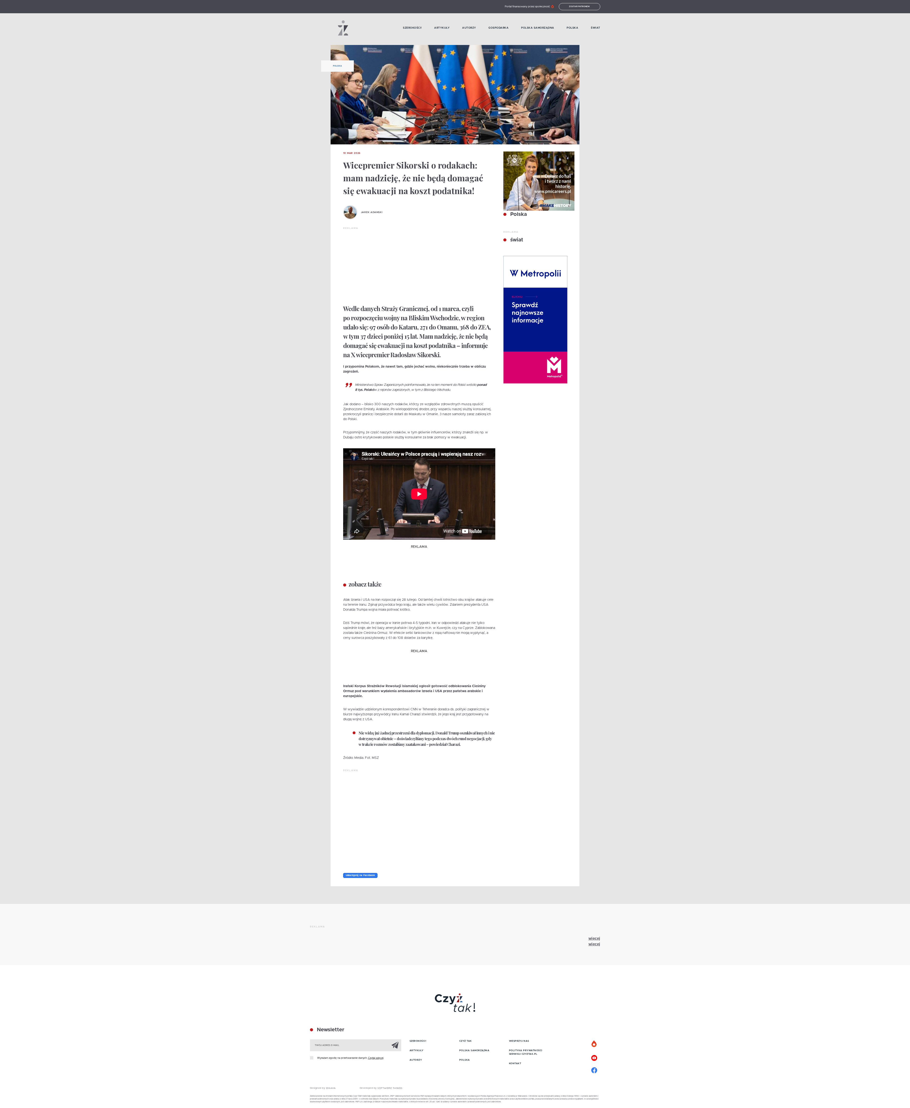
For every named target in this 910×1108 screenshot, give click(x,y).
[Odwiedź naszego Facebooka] (594, 1069)
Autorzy (469, 28)
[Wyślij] (395, 1045)
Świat (595, 28)
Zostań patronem (579, 7)
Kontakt (515, 1063)
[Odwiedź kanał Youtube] (594, 1057)
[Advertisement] (419, 265)
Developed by (369, 1088)
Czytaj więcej (375, 1058)
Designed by (318, 1088)
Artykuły (442, 28)
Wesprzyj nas (519, 1041)
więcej (594, 938)
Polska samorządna (537, 28)
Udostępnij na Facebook (360, 875)
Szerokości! (412, 28)
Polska (572, 28)
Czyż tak (465, 1041)
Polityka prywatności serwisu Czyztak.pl (525, 1052)
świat (516, 240)
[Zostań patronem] (594, 1044)
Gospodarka (498, 28)
